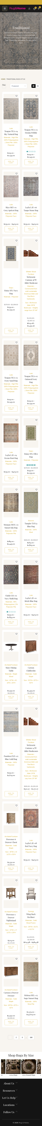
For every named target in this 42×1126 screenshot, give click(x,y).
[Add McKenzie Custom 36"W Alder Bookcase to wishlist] (36, 240)
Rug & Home (24, 1123)
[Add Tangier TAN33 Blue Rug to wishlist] (36, 489)
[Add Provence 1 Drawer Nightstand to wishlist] (16, 880)
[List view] (38, 86)
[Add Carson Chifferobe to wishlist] (36, 633)
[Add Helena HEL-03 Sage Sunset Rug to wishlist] (36, 958)
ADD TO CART (11, 162)
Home (3, 79)
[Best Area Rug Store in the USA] (17, 8)
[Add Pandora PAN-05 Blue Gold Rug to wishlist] (16, 708)
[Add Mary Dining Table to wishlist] (16, 633)
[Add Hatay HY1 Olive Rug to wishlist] (36, 420)
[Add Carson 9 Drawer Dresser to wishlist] (16, 958)
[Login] (29, 8)
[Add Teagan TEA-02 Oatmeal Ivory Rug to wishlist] (36, 342)
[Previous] (2, 1068)
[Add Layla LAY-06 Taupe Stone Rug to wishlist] (36, 173)
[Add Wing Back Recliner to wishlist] (36, 880)
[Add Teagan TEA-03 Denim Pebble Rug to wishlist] (36, 95)
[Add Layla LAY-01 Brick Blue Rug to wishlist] (36, 561)
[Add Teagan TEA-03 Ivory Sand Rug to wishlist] (16, 342)
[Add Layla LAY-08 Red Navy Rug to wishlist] (36, 805)
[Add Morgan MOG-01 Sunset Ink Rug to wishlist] (16, 489)
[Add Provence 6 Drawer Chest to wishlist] (16, 805)
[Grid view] (33, 86)
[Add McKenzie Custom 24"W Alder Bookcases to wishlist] (36, 708)
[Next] (40, 1068)
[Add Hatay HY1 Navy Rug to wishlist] (16, 240)
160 (31, 1037)
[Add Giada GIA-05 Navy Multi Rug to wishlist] (16, 561)
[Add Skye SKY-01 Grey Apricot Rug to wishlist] (16, 173)
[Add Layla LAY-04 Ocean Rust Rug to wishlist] (16, 420)
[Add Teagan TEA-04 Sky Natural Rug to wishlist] (16, 95)
